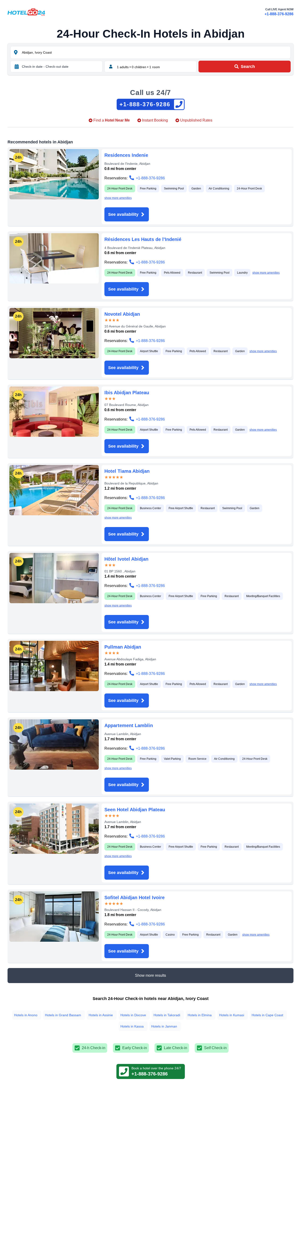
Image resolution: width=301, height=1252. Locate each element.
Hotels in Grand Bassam (63, 1015)
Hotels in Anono (25, 1015)
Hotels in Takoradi (167, 1015)
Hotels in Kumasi (231, 1015)
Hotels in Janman (164, 1026)
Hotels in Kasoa (132, 1026)
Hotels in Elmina (200, 1015)
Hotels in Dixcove (133, 1015)
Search (248, 66)
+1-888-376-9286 (279, 14)
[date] (17, 66)
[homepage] (26, 12)
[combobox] (155, 52)
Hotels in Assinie (101, 1015)
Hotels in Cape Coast (267, 1015)
